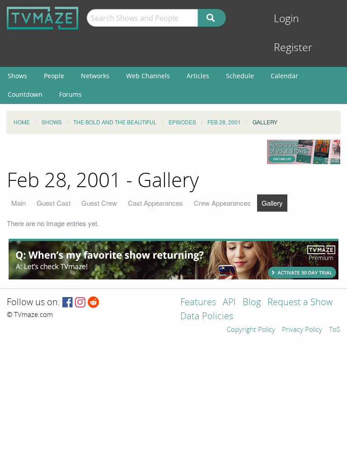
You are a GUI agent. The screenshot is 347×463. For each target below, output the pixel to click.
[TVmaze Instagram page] (80, 302)
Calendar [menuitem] (284, 75)
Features (198, 302)
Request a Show (300, 302)
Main (18, 203)
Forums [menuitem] (70, 94)
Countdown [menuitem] (25, 94)
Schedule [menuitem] (240, 75)
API (229, 302)
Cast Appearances (155, 203)
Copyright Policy (251, 330)
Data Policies (206, 316)
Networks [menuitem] (95, 75)
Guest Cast (53, 203)
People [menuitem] (54, 75)
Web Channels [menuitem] (148, 75)
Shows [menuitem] (17, 75)
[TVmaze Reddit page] (93, 302)
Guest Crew (99, 203)
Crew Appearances (222, 203)
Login (286, 19)
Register (293, 48)
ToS (334, 330)
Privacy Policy (302, 330)
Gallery (272, 203)
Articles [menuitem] (198, 75)
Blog (252, 302)
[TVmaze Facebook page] (67, 302)
